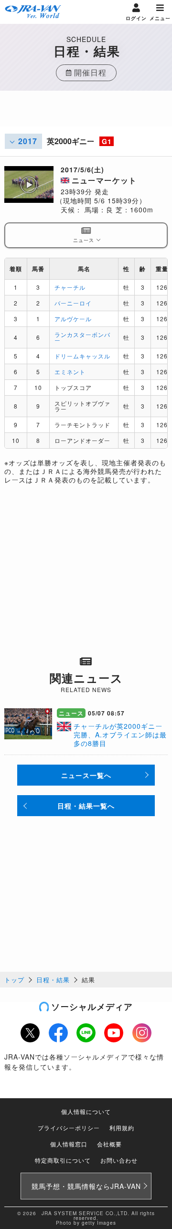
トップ (14, 980)
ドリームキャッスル (82, 356)
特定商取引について (63, 1160)
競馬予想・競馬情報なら (86, 1186)
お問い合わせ (119, 1160)
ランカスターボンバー (82, 337)
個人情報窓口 (68, 1144)
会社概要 (109, 1144)
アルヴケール (73, 319)
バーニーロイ (73, 303)
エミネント (70, 372)
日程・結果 (53, 980)
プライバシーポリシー (69, 1128)
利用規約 (121, 1128)
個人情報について (86, 1111)
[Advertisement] (86, 114)
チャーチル (70, 287)
